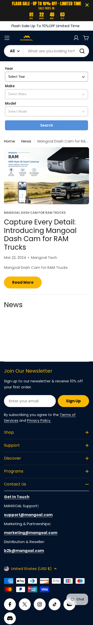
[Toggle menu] (7, 38)
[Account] (76, 38)
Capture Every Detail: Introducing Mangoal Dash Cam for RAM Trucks (40, 234)
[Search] (82, 51)
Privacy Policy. (39, 420)
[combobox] (46, 51)
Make (10, 86)
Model (10, 103)
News (26, 141)
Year (9, 68)
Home (9, 141)
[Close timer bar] (87, 5)
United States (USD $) (31, 568)
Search (46, 125)
